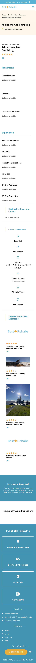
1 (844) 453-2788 (21, 2)
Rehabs (10, 15)
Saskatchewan (20, 15)
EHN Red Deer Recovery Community (15, 374)
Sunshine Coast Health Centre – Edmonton (15, 347)
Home (4, 15)
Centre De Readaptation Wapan (16, 457)
